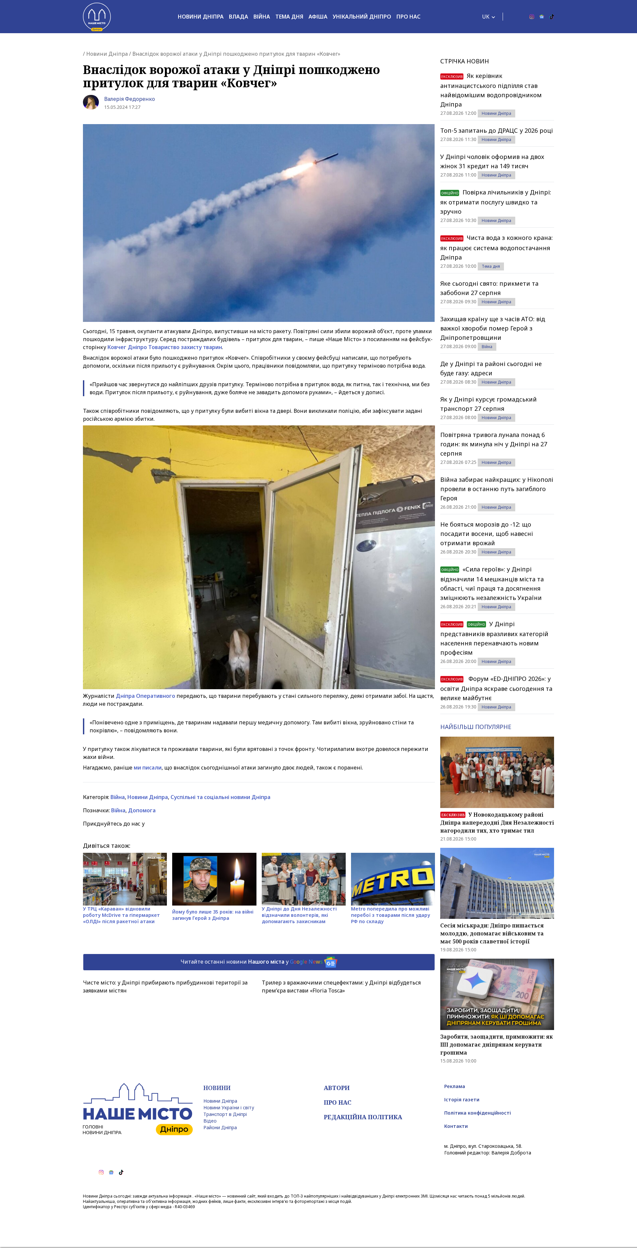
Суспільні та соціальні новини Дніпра (220, 797)
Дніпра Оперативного (145, 695)
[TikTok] (551, 16)
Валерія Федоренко (129, 99)
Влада (238, 16)
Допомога (142, 810)
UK (485, 16)
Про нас (408, 16)
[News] (541, 16)
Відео (210, 1121)
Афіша (318, 16)
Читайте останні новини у (251, 961)
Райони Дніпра (220, 1127)
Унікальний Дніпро (362, 16)
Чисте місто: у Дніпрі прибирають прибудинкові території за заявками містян (165, 986)
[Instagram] (532, 16)
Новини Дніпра (201, 16)
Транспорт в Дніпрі (225, 1114)
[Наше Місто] (97, 17)
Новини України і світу (228, 1107)
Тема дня (289, 16)
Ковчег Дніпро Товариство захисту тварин (164, 347)
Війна (261, 16)
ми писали (148, 767)
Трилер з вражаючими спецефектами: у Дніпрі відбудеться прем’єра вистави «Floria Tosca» (341, 986)
